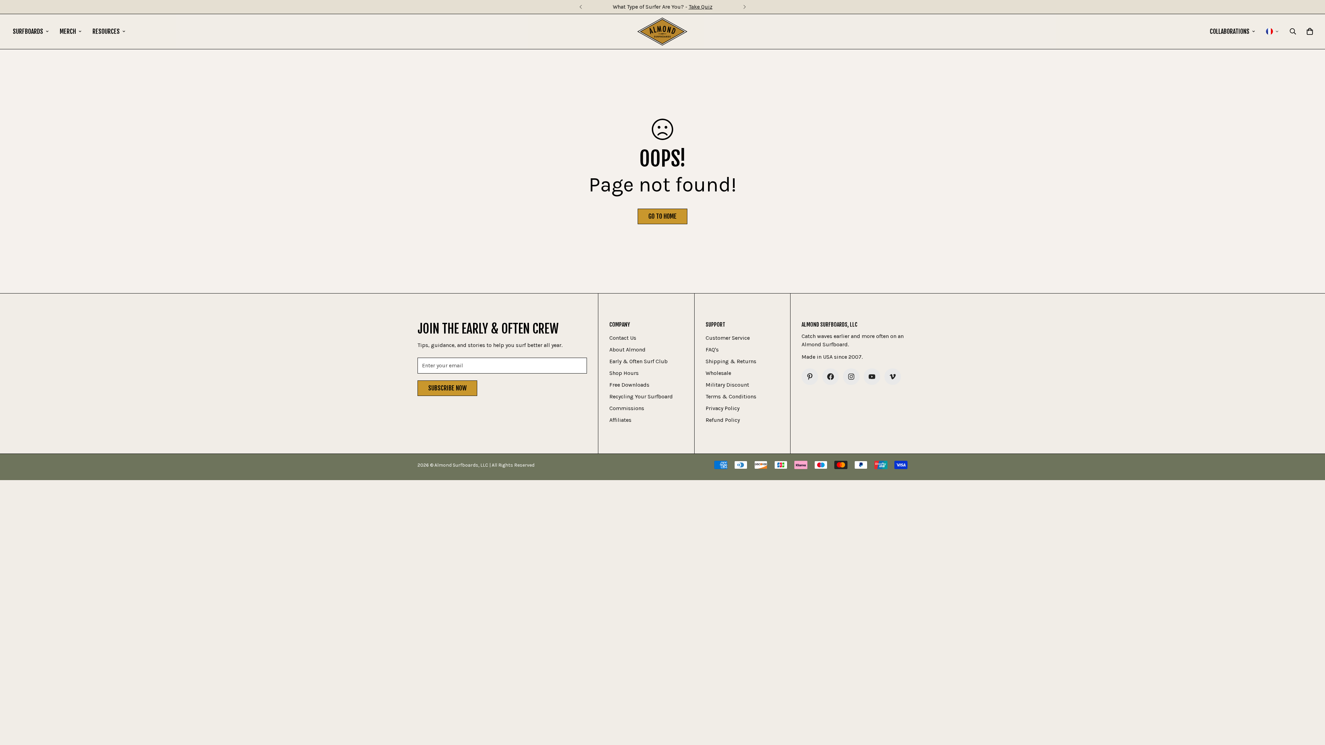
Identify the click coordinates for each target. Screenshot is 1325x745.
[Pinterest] (810, 376)
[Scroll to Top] (1311, 707)
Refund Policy (723, 420)
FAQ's (712, 349)
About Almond (627, 349)
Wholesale (718, 373)
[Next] (744, 7)
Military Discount (727, 384)
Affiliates (620, 420)
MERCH (68, 31)
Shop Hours (624, 373)
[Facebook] (830, 376)
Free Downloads (629, 384)
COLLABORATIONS (1229, 31)
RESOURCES (106, 31)
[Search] (1293, 31)
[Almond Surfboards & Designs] (662, 31)
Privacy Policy (722, 408)
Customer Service (728, 338)
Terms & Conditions (731, 396)
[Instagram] (851, 376)
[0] (1310, 31)
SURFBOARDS (28, 31)
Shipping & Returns (731, 361)
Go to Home (662, 216)
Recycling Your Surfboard (641, 396)
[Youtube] (872, 376)
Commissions (626, 408)
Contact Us (622, 338)
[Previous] (580, 7)
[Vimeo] (892, 376)
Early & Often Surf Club (638, 361)
